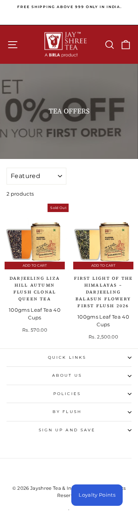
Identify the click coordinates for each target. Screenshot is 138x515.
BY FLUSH (67, 411)
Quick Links (67, 357)
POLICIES (67, 393)
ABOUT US (67, 375)
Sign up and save (67, 430)
